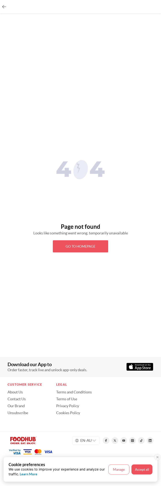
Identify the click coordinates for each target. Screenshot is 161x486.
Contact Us (17, 399)
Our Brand (16, 406)
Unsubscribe (18, 413)
